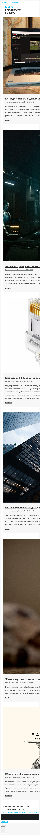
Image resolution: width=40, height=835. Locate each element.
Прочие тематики (11, 270)
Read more (8, 120)
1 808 (7, 807)
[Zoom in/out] (8, 825)
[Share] (4, 825)
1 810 (15, 807)
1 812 (23, 807)
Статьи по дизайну (11, 102)
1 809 (11, 807)
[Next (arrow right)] (4, 829)
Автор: (22, 102)
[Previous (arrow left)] (2, 829)
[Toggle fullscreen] (6, 825)
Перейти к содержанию (10, 2)
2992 (28, 807)
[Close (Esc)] (2, 825)
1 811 (19, 807)
